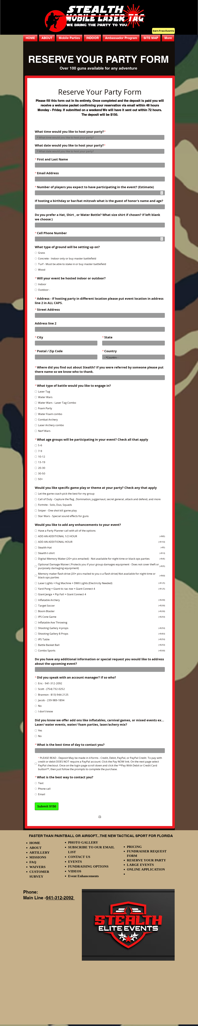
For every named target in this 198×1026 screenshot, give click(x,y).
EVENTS (75, 862)
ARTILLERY (39, 852)
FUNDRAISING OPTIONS (88, 866)
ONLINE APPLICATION (146, 869)
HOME (34, 843)
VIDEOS (74, 871)
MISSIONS (37, 857)
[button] (69, 38)
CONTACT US (79, 857)
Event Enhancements (83, 876)
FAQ (32, 862)
